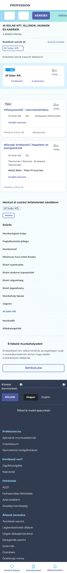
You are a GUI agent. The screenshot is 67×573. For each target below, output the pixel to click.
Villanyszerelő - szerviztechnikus (26, 109)
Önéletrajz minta (13, 558)
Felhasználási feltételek (17, 493)
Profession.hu (20, 5)
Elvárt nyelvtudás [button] (13, 264)
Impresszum (10, 444)
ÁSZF (5, 487)
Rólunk (10, 397)
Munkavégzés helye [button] (14, 233)
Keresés (41, 15)
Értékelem (33, 368)
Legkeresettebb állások (17, 527)
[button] (13, 48)
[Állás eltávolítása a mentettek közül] (61, 132)
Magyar (30, 397)
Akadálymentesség (15, 505)
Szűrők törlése (56, 41)
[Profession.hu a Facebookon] (38, 386)
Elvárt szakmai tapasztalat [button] (18, 272)
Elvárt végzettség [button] (13, 280)
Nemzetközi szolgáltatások (19, 450)
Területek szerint (13, 521)
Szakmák (8, 546)
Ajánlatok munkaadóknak (19, 437)
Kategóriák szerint (14, 539)
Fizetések (8, 552)
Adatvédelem (11, 499)
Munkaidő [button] (9, 320)
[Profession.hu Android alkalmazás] (43, 419)
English (45, 397)
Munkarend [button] (10, 249)
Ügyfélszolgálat (12, 465)
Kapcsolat (8, 471)
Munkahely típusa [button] (13, 295)
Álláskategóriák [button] (12, 328)
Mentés (8, 215)
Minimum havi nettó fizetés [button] (19, 256)
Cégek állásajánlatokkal (17, 533)
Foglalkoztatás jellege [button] (16, 241)
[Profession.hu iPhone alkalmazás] (20, 419)
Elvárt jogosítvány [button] (13, 288)
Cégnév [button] (7, 303)
